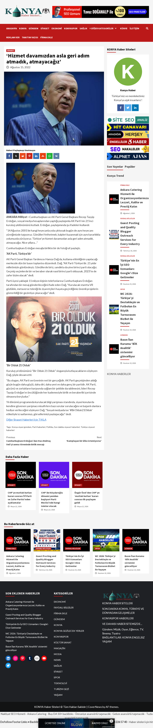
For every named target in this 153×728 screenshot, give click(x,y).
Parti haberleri (38, 427)
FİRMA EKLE (46, 37)
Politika (49, 427)
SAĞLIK (83, 28)
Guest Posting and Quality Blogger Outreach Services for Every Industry (24, 616)
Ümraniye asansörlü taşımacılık (93, 713)
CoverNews (95, 706)
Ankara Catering (36, 713)
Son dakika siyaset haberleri (67, 427)
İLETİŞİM (134, 28)
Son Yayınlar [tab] (115, 166)
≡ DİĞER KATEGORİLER (101, 28)
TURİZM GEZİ (61, 689)
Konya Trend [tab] (115, 175)
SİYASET (44, 28)
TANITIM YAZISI (30, 37)
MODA (58, 654)
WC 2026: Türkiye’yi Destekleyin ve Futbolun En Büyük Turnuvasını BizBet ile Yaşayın (105, 563)
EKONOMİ (57, 28)
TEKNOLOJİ (60, 683)
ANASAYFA (11, 28)
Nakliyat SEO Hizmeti (13, 713)
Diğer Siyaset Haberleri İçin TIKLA (26, 419)
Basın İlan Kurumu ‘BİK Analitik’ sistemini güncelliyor (128, 348)
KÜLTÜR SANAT (63, 642)
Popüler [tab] (130, 166)
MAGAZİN (59, 648)
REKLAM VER (13, 37)
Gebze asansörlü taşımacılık (128, 713)
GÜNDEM (33, 28)
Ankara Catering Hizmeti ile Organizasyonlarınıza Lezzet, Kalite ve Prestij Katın (134, 198)
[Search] (147, 28)
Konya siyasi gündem (21, 427)
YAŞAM (58, 694)
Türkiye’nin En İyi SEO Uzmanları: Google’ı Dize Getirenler (129, 269)
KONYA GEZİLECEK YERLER (69, 630)
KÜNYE (123, 28)
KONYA (22, 28)
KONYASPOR (70, 28)
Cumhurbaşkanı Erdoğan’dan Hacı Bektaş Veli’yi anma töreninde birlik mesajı (28, 441)
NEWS (57, 659)
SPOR (122, 289)
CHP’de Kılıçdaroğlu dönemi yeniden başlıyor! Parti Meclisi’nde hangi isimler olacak (52, 499)
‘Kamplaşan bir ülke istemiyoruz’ (84, 439)
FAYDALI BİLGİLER (127, 218)
